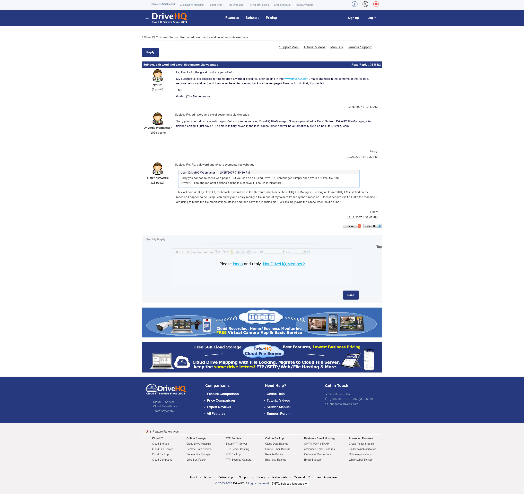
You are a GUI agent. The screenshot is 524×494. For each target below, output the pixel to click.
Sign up (353, 17)
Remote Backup (274, 454)
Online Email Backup (277, 449)
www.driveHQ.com (296, 78)
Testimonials (279, 477)
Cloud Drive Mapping (192, 4)
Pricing (271, 17)
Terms (207, 477)
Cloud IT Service (164, 401)
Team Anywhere (304, 4)
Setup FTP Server (236, 443)
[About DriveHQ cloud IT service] (165, 391)
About (193, 477)
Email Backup (312, 459)
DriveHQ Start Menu (163, 4)
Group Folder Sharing (361, 443)
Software (252, 17)
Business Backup (275, 459)
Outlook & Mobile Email (318, 454)
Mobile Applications (360, 454)
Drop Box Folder (196, 459)
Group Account (282, 4)
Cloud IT (157, 438)
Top (379, 247)
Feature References (166, 431)
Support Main (289, 47)
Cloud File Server (162, 449)
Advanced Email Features (319, 449)
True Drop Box (235, 4)
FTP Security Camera (238, 459)
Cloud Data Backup (276, 443)
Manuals (336, 47)
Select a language (293, 483)
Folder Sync (215, 4)
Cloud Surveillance (165, 406)
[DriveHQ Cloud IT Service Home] (166, 17)
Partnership (225, 477)
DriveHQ (238, 483)
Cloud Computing (162, 459)
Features (232, 17)
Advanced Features (361, 438)
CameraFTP (302, 477)
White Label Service (361, 459)
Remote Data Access (199, 449)
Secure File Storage (198, 454)
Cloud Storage (160, 443)
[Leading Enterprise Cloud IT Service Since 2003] (262, 357)
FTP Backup (233, 454)
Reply (150, 52)
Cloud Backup (160, 454)
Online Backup (274, 438)
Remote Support (360, 47)
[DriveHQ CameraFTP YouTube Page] (376, 4)
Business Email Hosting (319, 438)
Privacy (260, 477)
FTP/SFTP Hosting (258, 4)
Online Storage (196, 438)
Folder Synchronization (362, 449)
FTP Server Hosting (237, 449)
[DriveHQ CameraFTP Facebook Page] (355, 4)
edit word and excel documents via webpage (219, 37)
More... (279, 182)
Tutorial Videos (314, 47)
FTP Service (233, 438)
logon (238, 264)
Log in (371, 17)
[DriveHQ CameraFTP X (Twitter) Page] (365, 4)
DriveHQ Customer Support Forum (167, 37)
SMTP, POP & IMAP (316, 443)
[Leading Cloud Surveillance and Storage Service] (262, 322)
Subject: (149, 64)
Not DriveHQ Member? (284, 264)
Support (244, 477)
